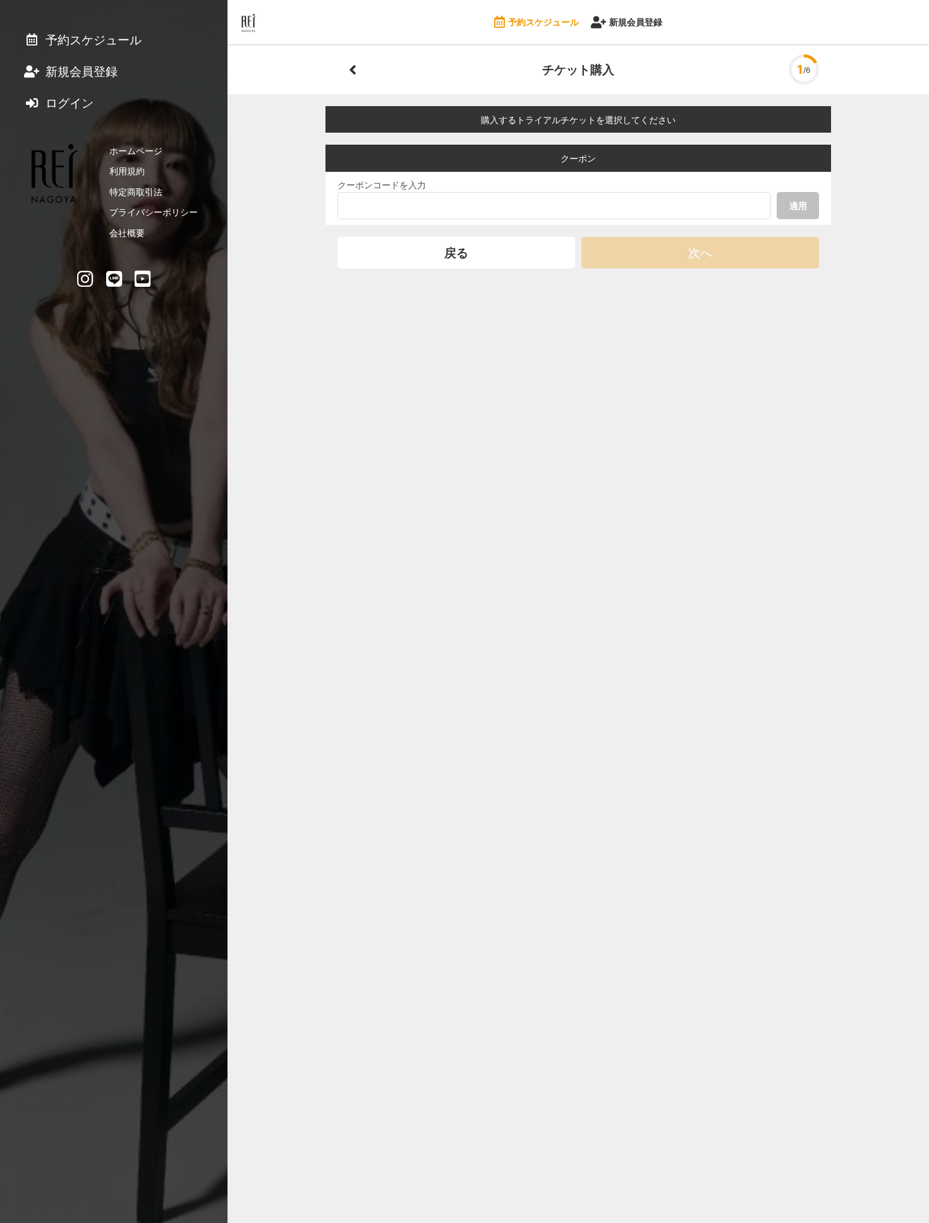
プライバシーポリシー (153, 212)
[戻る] (352, 69)
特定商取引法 (135, 191)
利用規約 (127, 171)
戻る (456, 252)
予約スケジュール (543, 21)
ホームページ (135, 150)
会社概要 (127, 232)
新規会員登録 (635, 21)
